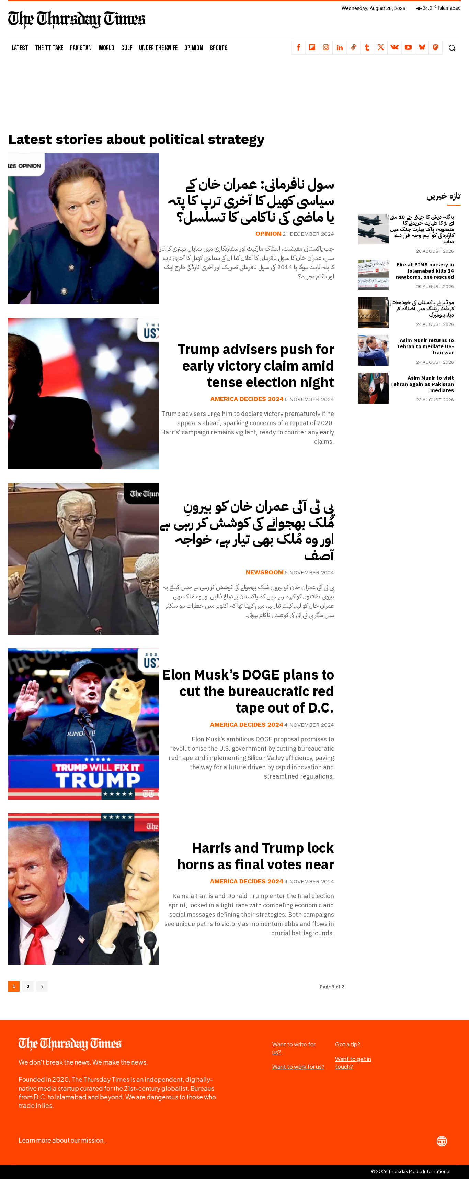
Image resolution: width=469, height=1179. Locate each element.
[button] (452, 48)
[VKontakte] (394, 48)
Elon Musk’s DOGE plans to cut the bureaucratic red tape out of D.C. (248, 691)
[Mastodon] (436, 48)
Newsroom (265, 572)
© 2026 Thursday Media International (410, 1171)
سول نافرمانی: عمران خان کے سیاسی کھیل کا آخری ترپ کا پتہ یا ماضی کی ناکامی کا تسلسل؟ (251, 201)
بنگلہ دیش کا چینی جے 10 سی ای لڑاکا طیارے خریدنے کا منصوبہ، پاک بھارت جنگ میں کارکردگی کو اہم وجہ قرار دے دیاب (422, 229)
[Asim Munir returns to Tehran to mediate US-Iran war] (373, 350)
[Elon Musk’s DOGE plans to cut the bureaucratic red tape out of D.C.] (83, 724)
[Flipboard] (312, 48)
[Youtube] (408, 48)
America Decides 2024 (247, 399)
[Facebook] (298, 48)
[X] (381, 48)
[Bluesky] (422, 48)
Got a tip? (347, 1044)
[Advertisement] (176, 102)
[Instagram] (326, 48)
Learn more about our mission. (62, 1140)
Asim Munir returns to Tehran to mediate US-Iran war (425, 346)
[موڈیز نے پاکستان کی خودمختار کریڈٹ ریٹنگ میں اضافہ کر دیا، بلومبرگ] (373, 312)
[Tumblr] (367, 48)
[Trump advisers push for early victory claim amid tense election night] (83, 393)
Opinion (268, 234)
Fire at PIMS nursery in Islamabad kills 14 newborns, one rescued (425, 271)
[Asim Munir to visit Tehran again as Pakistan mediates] (373, 388)
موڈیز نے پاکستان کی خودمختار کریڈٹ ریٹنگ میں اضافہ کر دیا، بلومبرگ (422, 309)
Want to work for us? (298, 1066)
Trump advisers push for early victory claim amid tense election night (256, 366)
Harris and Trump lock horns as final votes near (255, 856)
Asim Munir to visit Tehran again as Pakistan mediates (422, 384)
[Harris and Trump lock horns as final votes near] (83, 889)
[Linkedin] (339, 48)
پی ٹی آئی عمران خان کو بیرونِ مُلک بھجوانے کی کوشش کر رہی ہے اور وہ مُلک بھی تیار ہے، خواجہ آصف (247, 531)
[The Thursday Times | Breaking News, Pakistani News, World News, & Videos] (77, 19)
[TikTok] (353, 48)
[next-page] (42, 986)
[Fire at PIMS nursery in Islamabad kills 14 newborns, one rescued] (373, 275)
